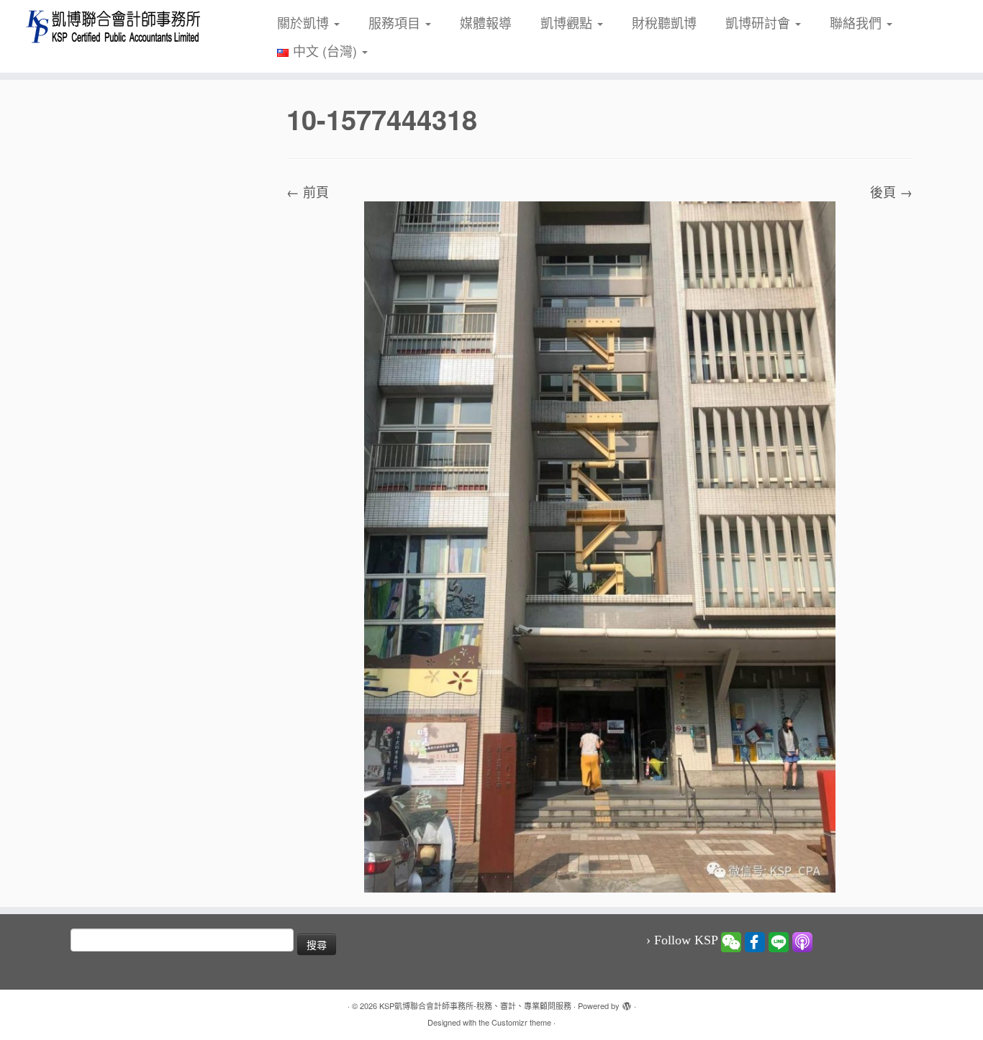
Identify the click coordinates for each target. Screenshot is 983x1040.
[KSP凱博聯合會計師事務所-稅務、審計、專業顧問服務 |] (113, 26)
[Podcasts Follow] (802, 941)
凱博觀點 (568, 22)
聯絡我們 (857, 22)
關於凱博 (304, 22)
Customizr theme (521, 1022)
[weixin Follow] (731, 941)
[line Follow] (779, 941)
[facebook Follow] (755, 941)
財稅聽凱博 (664, 22)
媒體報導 (486, 22)
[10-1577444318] (599, 545)
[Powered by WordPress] (627, 1003)
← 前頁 (307, 191)
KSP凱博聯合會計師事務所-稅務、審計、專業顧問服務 (475, 1005)
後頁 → (891, 191)
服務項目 (396, 22)
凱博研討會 (759, 22)
